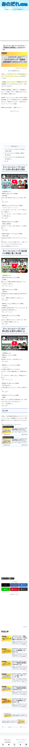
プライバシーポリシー (21, 739)
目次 (12, 146)
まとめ (6, 161)
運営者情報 (7, 742)
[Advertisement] (14, 26)
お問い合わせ (7, 739)
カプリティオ (6, 578)
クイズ (12, 578)
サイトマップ (21, 742)
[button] (23, 589)
